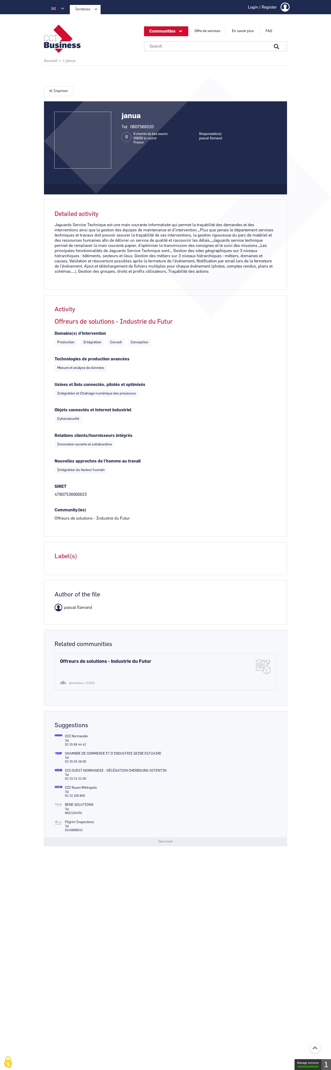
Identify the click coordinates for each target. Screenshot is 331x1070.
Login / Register (262, 7)
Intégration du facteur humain (81, 470)
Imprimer (61, 91)
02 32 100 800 (75, 795)
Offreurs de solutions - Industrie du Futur (105, 661)
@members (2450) (82, 683)
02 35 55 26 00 (75, 761)
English (53, 8)
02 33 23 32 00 (75, 778)
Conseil (116, 342)
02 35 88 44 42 (75, 744)
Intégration (92, 342)
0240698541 (74, 830)
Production (65, 342)
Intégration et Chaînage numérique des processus (96, 393)
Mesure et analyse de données (80, 368)
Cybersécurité (68, 419)
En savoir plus (243, 31)
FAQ (269, 31)
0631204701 (73, 813)
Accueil (51, 61)
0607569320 (142, 127)
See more (165, 841)
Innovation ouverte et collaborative (84, 444)
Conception (139, 342)
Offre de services (207, 31)
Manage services (308, 1062)
